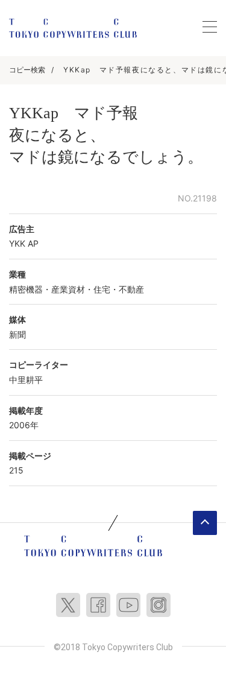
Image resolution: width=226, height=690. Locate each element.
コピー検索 (27, 69)
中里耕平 (26, 380)
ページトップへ (205, 523)
